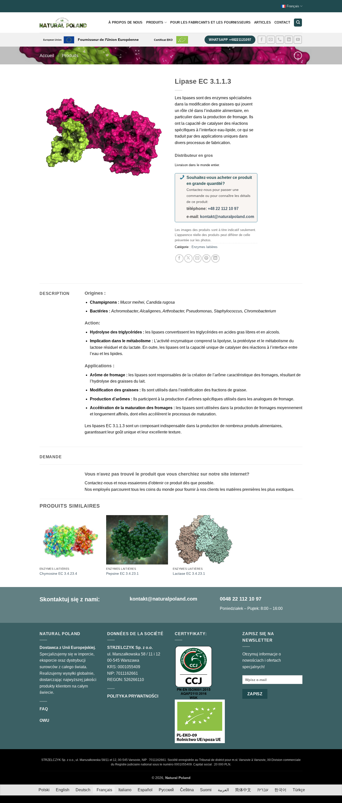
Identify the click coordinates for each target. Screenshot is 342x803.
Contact (282, 22)
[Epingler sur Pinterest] (206, 258)
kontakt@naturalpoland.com (227, 216)
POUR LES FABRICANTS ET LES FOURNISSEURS (210, 22)
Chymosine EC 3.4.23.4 (58, 573)
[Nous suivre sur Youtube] (298, 40)
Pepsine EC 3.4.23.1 (122, 573)
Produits (154, 22)
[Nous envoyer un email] (271, 40)
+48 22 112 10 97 (223, 208)
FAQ (44, 709)
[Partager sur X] (188, 258)
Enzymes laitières (205, 247)
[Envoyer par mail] (197, 258)
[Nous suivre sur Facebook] (262, 40)
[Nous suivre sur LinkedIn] (289, 40)
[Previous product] (298, 55)
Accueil (47, 55)
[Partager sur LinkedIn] (215, 258)
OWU (44, 720)
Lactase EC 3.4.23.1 (189, 573)
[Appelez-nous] (280, 40)
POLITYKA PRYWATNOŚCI (132, 696)
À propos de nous (125, 22)
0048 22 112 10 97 (240, 599)
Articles (262, 22)
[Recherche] (298, 23)
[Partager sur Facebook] (179, 258)
